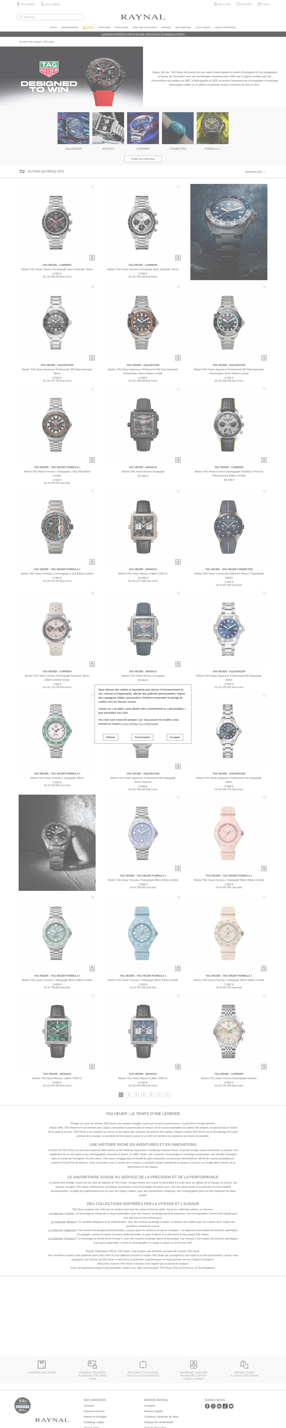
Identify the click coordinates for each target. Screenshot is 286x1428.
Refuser (110, 737)
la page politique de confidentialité (139, 723)
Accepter (175, 737)
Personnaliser (142, 737)
